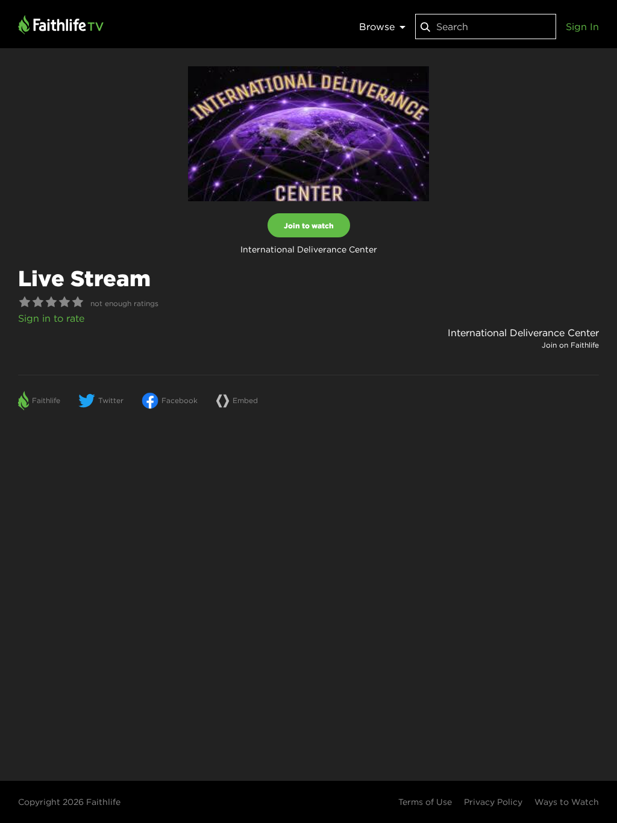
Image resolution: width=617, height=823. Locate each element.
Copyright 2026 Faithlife (69, 801)
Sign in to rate (51, 318)
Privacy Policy (493, 801)
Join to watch (309, 225)
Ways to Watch (566, 801)
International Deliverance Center (523, 333)
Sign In (582, 26)
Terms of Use (425, 801)
